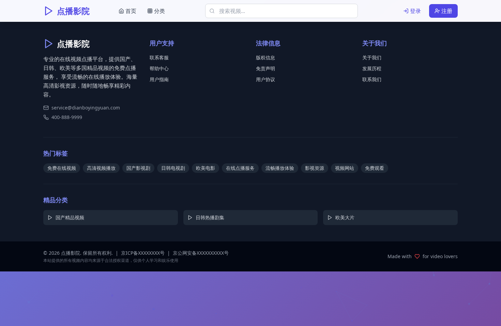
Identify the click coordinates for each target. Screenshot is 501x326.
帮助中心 (159, 68)
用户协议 (265, 79)
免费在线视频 (61, 168)
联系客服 (159, 57)
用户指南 (159, 79)
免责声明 (265, 68)
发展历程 (371, 68)
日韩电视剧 (173, 168)
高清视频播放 (101, 168)
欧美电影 (205, 168)
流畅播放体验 (279, 168)
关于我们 (371, 57)
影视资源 (314, 168)
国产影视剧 (138, 168)
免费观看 (374, 168)
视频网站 (344, 168)
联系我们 (371, 79)
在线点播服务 (240, 168)
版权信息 (265, 57)
